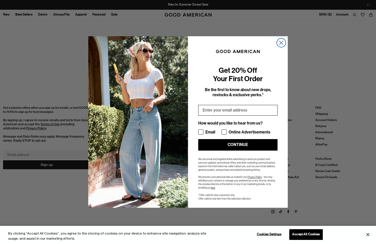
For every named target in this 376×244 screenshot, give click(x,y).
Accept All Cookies (306, 234)
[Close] (367, 234)
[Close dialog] (281, 42)
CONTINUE (238, 144)
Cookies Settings (269, 234)
